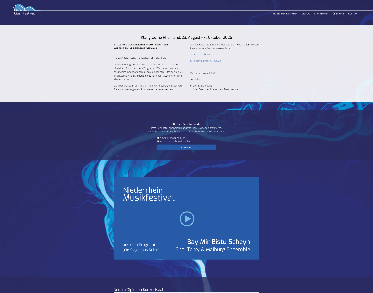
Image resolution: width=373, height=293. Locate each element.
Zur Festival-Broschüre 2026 (205, 60)
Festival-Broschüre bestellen (175, 141)
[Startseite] (27, 10)
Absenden (186, 147)
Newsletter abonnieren (172, 137)
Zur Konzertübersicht (201, 54)
